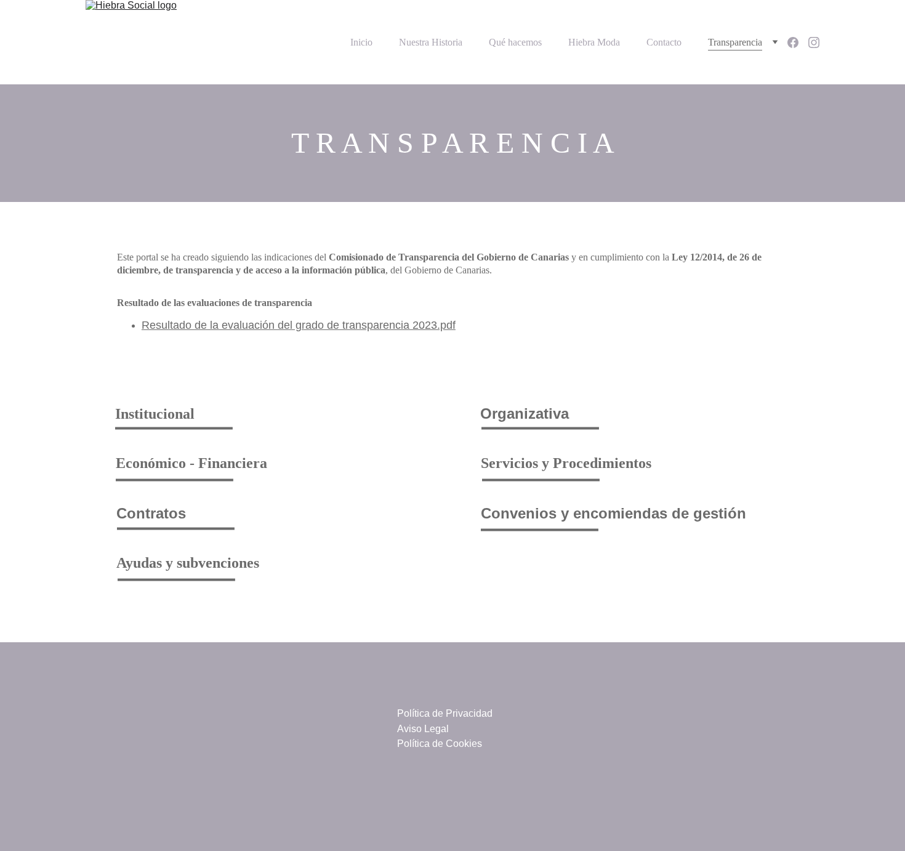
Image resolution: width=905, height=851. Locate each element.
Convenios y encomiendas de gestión (613, 513)
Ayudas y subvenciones (187, 563)
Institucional (155, 414)
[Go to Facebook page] (797, 42)
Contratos (151, 513)
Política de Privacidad (445, 713)
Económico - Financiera (191, 463)
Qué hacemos (515, 42)
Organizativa (524, 413)
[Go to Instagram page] (813, 42)
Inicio (361, 42)
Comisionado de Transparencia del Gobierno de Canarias (449, 257)
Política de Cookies (439, 743)
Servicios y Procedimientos (566, 463)
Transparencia (735, 42)
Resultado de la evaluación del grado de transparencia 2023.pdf (299, 325)
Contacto (664, 42)
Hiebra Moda (594, 42)
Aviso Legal (423, 729)
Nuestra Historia (430, 42)
